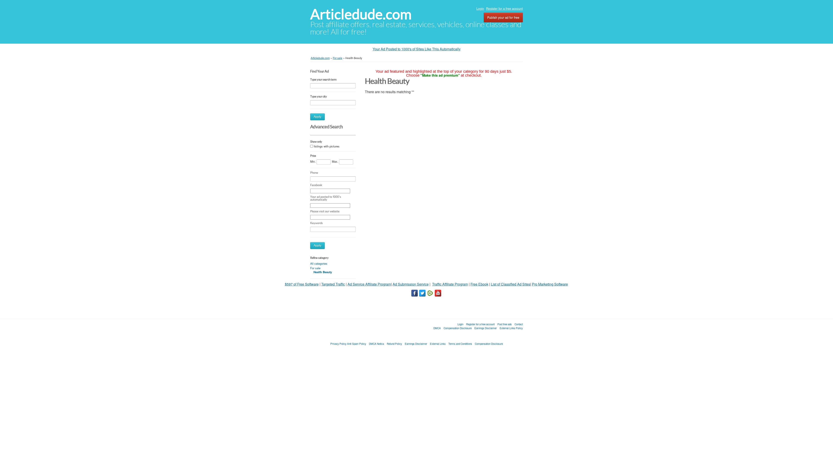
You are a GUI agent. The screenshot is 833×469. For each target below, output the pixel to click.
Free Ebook (479, 284)
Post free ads (504, 324)
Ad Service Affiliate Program (369, 284)
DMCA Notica (376, 343)
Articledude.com (361, 14)
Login (480, 8)
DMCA (437, 328)
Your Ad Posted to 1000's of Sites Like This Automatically (417, 48)
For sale (315, 268)
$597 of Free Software (302, 284)
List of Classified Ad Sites (510, 284)
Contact (519, 324)
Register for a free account (504, 8)
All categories (318, 263)
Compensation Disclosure (458, 328)
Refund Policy (394, 343)
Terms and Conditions (460, 343)
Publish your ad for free (503, 17)
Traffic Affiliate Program (450, 284)
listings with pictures (326, 146)
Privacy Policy (338, 343)
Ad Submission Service (411, 284)
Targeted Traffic (333, 284)
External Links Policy (511, 328)
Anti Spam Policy (356, 343)
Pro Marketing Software (550, 284)
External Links (438, 343)
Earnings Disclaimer (485, 328)
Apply (317, 116)
